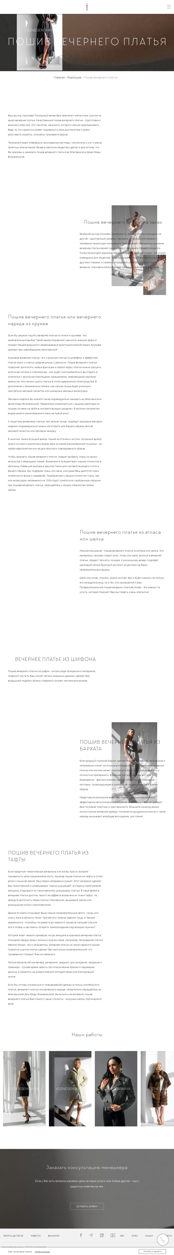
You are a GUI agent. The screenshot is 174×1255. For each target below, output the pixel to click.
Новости (36, 1236)
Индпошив (74, 77)
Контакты (166, 1236)
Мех (122, 1236)
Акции (149, 1236)
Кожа (135, 1236)
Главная (59, 77)
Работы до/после (13, 1236)
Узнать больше (42, 1252)
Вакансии (54, 1236)
